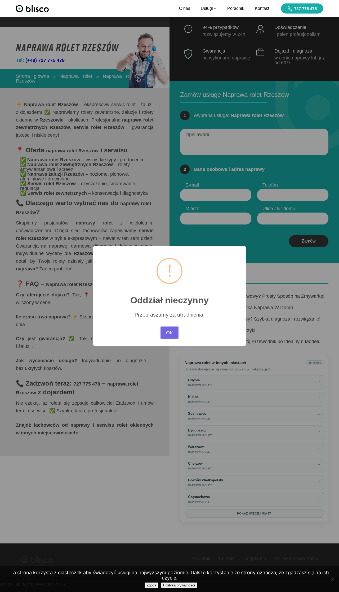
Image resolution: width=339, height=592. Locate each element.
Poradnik (235, 8)
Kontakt (262, 8)
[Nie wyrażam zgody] (332, 579)
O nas (184, 8)
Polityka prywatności (179, 585)
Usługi (207, 8)
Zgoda (151, 585)
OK (169, 332)
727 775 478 (305, 8)
